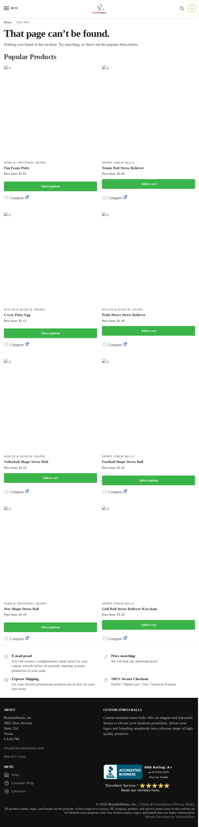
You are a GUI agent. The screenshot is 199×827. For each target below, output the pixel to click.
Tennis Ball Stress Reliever (123, 168)
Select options (50, 186)
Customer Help (22, 783)
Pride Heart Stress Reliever (124, 315)
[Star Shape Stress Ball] (50, 552)
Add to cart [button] (148, 184)
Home (8, 22)
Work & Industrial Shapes (25, 162)
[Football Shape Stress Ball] (148, 405)
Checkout (18, 791)
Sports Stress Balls (118, 162)
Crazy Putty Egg (17, 315)
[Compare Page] (27, 198)
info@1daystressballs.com (24, 748)
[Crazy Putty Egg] (50, 258)
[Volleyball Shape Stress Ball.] (50, 405)
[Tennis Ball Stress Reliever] (148, 111)
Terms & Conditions (155, 804)
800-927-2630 (15, 757)
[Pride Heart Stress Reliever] (148, 258)
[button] (191, 8)
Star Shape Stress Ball (21, 609)
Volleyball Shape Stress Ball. (26, 462)
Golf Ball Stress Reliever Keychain (129, 609)
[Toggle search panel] (182, 8)
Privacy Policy (184, 804)
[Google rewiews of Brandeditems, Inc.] (149, 788)
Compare (16, 198)
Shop (15, 775)
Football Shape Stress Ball (122, 462)
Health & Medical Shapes (24, 309)
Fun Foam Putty (17, 168)
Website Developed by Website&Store (170, 817)
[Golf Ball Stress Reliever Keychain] (148, 552)
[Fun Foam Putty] (50, 111)
